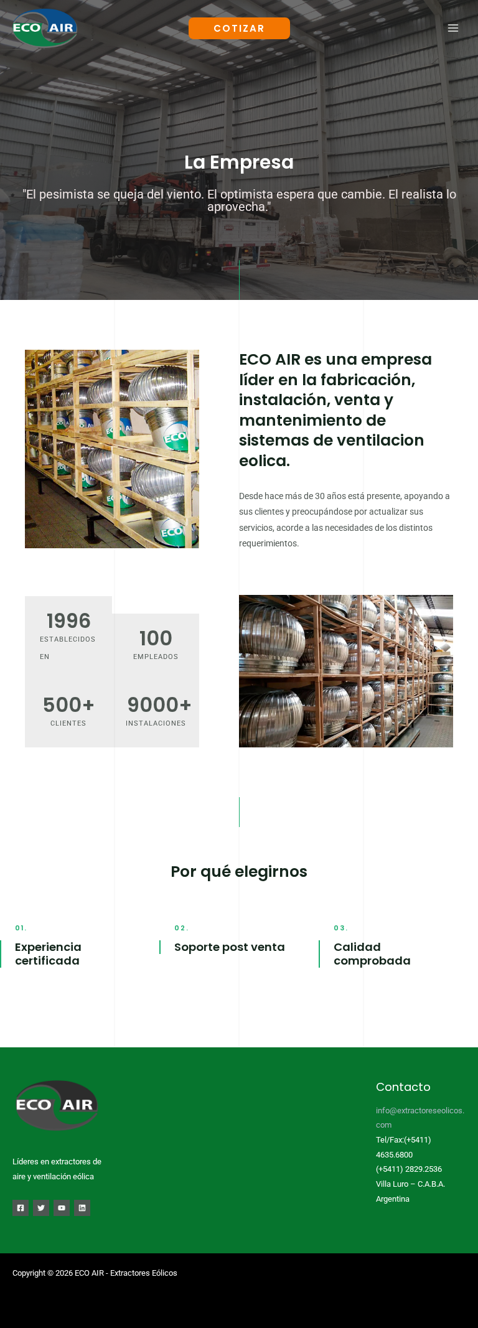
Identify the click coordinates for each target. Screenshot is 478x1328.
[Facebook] (20, 1208)
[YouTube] (62, 1208)
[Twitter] (41, 1208)
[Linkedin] (82, 1208)
